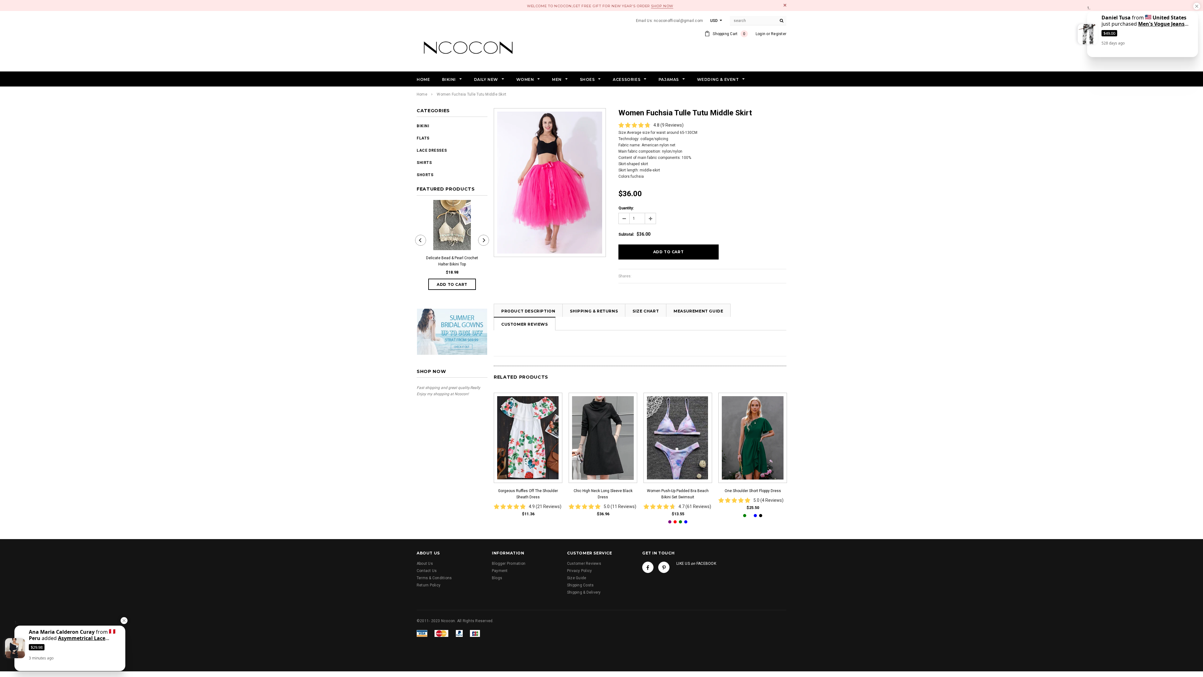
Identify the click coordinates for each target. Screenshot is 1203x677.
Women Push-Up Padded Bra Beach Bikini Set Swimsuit (678, 494)
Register (778, 34)
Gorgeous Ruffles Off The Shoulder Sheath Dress (528, 494)
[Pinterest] (663, 567)
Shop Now (662, 6)
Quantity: (626, 208)
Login (760, 34)
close (785, 5)
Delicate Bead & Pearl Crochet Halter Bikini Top (452, 261)
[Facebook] (648, 567)
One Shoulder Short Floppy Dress (753, 491)
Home (422, 94)
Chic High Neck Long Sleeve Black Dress (603, 494)
